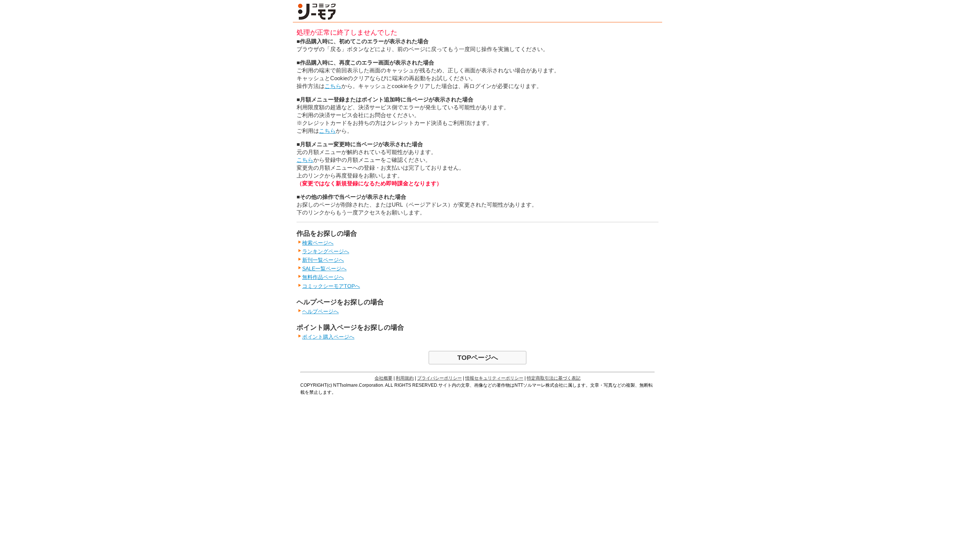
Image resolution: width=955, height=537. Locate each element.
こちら (333, 86)
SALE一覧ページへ (324, 268)
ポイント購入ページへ (328, 337)
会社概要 (383, 378)
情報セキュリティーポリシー (494, 378)
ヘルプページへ (320, 311)
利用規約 (405, 378)
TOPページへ (477, 357)
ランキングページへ (325, 251)
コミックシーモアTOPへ (331, 286)
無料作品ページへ (323, 277)
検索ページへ (318, 243)
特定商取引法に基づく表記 (553, 378)
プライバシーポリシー (439, 378)
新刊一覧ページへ (323, 260)
